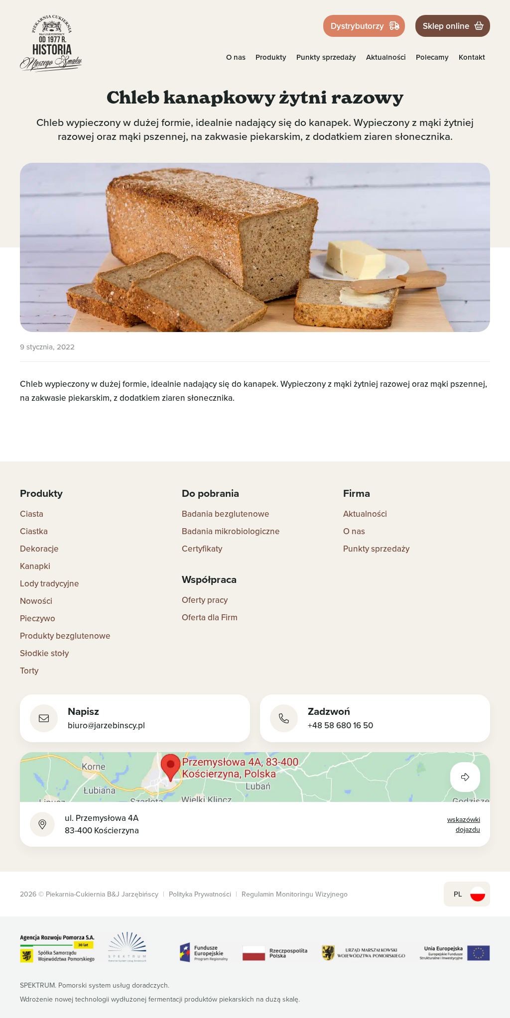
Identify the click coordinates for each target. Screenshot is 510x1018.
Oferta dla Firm (210, 617)
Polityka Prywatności (200, 894)
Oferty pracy (205, 600)
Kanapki (35, 566)
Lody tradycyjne (49, 583)
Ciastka (34, 531)
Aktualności (386, 57)
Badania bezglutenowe (225, 514)
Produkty (270, 57)
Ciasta (31, 514)
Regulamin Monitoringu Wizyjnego (295, 894)
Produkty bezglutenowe (65, 636)
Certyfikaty (202, 549)
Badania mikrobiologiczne (231, 531)
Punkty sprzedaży (326, 57)
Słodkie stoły (44, 653)
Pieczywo (37, 618)
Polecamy (432, 57)
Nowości (36, 601)
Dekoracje (39, 549)
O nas (236, 57)
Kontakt (472, 57)
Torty (29, 671)
